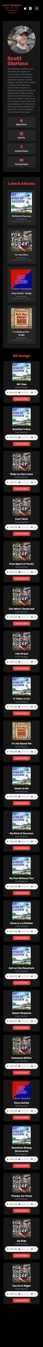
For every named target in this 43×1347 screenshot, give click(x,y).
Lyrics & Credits (21, 399)
